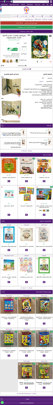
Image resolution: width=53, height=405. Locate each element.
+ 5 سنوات (41, 81)
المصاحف (23, 4)
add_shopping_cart (44, 181)
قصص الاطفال (30, 4)
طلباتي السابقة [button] (48, 16)
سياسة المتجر (15, 16)
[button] (9, 1)
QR (2, 65)
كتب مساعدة (37, 4)
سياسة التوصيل (26, 69)
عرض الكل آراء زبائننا (26, 151)
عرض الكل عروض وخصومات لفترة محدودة (26, 393)
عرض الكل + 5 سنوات (26, 288)
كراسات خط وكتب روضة (14, 4)
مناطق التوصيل (23, 16)
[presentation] (41, 61)
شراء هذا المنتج (12, 49)
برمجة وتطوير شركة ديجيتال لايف (26, 402)
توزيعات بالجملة (4, 4)
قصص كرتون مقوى (29, 19)
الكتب (43, 4)
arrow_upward (1, 399)
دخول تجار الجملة (39, 16)
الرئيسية (50, 19)
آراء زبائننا (31, 16)
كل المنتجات (44, 19)
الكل (47, 4)
